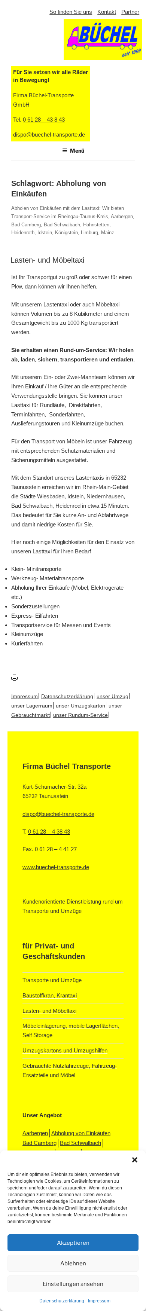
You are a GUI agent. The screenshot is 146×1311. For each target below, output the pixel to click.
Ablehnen (73, 1263)
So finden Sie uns (70, 12)
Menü (77, 150)
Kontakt (106, 12)
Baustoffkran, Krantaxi (49, 995)
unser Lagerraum (31, 706)
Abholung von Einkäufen (80, 1133)
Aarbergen (35, 1133)
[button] (135, 1160)
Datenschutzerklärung (61, 1301)
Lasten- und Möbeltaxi (47, 260)
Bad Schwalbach (80, 1143)
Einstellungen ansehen (73, 1284)
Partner (130, 12)
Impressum (99, 1301)
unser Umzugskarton (80, 706)
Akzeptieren (73, 1243)
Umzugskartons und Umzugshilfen (64, 1050)
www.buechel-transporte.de (55, 867)
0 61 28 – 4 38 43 (49, 831)
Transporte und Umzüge (52, 980)
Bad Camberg (39, 1143)
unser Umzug (112, 696)
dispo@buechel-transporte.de (58, 814)
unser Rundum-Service (80, 715)
